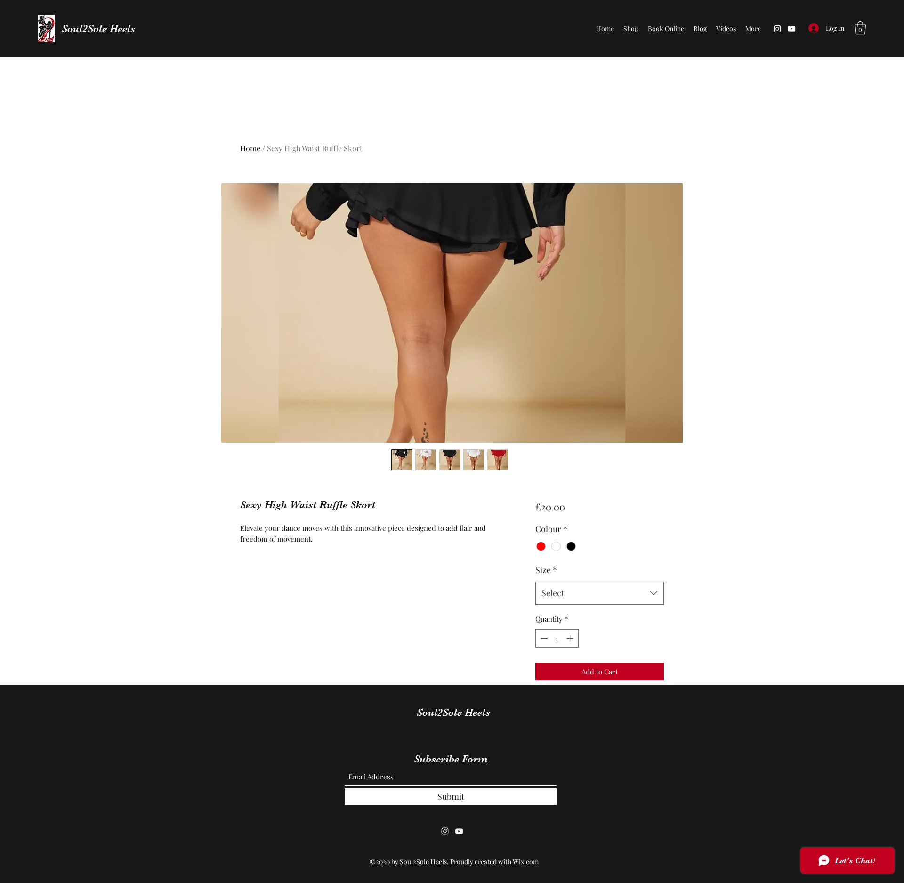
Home (250, 148)
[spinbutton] (557, 638)
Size (546, 569)
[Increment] (571, 638)
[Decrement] (543, 638)
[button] (860, 28)
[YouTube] (791, 28)
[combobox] (599, 593)
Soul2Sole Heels (98, 28)
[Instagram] (777, 28)
